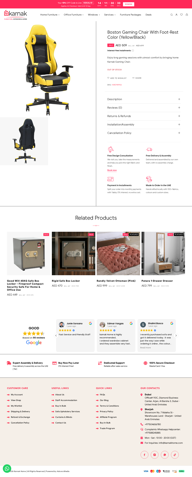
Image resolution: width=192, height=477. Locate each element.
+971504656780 (153, 424)
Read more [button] (106, 347)
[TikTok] (175, 455)
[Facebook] (144, 455)
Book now (112, 170)
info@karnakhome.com (171, 443)
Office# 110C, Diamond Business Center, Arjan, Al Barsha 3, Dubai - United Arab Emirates (162, 401)
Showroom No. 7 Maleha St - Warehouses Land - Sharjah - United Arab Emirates (163, 416)
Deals (149, 14)
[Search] (171, 15)
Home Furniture (48, 14)
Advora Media (63, 471)
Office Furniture (73, 14)
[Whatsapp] (165, 455)
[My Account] (176, 15)
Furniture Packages (130, 14)
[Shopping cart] (187, 15)
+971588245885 (153, 432)
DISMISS (128, 4)
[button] (176, 335)
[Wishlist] (181, 15)
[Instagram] (155, 455)
